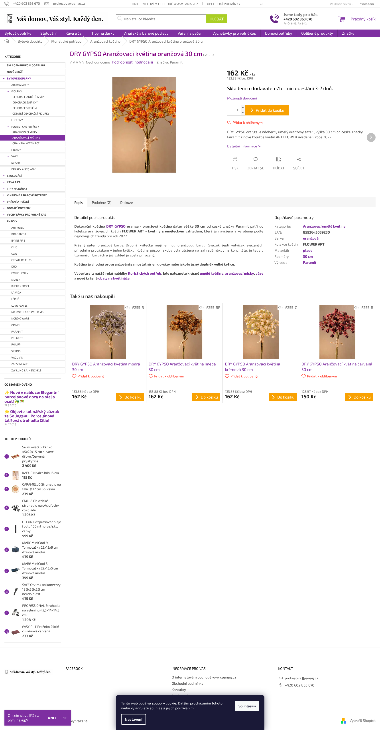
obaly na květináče (114, 278)
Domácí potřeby (19, 208)
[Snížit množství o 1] (243, 112)
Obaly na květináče (25, 143)
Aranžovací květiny (26, 137)
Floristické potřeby (25, 126)
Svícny (15, 162)
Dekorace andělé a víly (28, 97)
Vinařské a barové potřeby (27, 195)
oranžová (311, 238)
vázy (259, 273)
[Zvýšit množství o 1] (243, 107)
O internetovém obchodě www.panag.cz (164, 4)
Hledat (217, 18)
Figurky (16, 91)
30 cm (308, 256)
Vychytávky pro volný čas (26, 214)
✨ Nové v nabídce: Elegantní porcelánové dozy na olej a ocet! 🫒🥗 (31, 396)
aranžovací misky (239, 273)
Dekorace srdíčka (24, 108)
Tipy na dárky (17, 188)
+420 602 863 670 (298, 19)
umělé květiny (211, 273)
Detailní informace (242, 146)
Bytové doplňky (19, 78)
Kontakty (179, 689)
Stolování (14, 175)
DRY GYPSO (116, 226)
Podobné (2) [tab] (101, 202)
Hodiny (16, 149)
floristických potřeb (144, 273)
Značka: (170, 62)
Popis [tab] (78, 202)
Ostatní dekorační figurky (30, 113)
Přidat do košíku (270, 110)
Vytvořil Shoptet (363, 720)
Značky (12, 221)
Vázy (14, 156)
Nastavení (133, 719)
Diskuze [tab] (126, 202)
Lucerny (17, 120)
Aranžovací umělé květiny (324, 226)
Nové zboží (15, 71)
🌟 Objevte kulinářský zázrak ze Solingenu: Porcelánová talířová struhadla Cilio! (31, 416)
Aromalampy (20, 85)
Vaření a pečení (18, 201)
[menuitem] (18, 33)
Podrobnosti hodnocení (132, 62)
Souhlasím (247, 706)
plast (307, 250)
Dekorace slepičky (25, 102)
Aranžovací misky (24, 132)
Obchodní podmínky (223, 4)
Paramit (309, 262)
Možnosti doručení (242, 98)
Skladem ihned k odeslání (26, 65)
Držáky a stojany (23, 169)
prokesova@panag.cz (301, 678)
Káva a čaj (14, 182)
